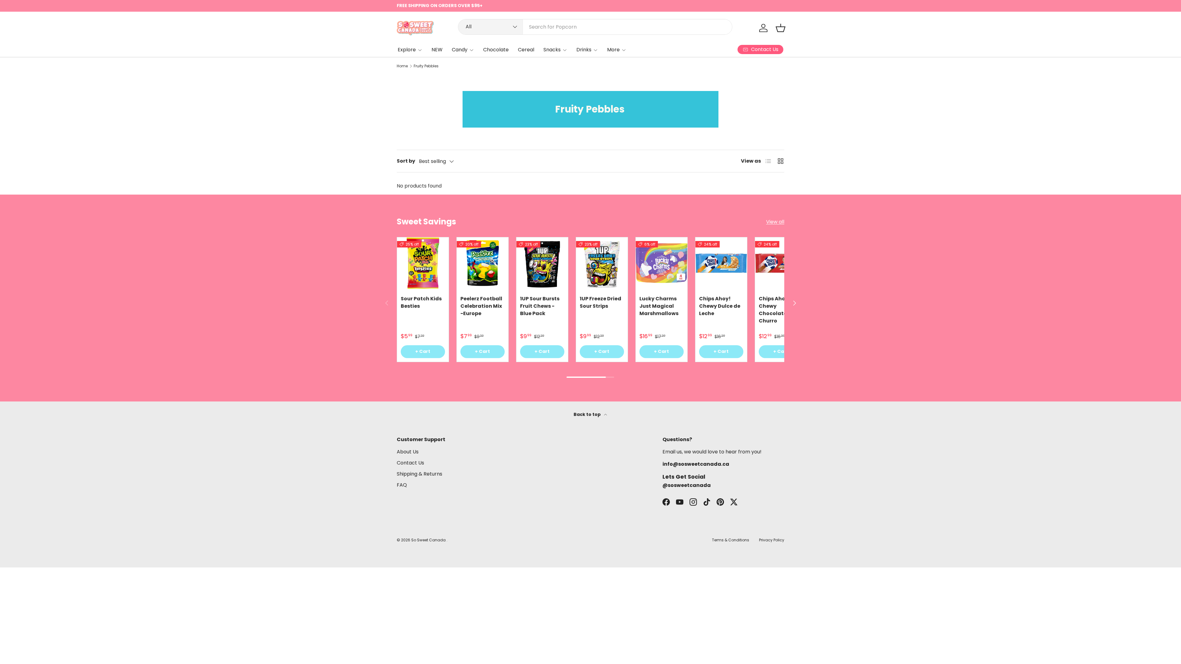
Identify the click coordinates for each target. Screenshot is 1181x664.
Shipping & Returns (419, 473)
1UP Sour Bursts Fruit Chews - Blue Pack (539, 306)
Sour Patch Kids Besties (421, 302)
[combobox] (595, 26)
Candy (459, 49)
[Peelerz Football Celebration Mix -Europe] (482, 263)
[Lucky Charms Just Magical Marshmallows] (661, 263)
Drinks (583, 49)
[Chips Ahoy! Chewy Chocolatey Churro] (781, 263)
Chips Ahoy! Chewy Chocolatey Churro (774, 309)
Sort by (406, 160)
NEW (437, 49)
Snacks (552, 49)
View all (775, 221)
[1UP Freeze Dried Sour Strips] (602, 263)
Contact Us (410, 462)
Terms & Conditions (730, 540)
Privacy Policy (771, 540)
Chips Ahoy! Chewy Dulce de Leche (719, 306)
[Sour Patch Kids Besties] (423, 263)
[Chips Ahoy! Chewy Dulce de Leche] (721, 263)
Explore (407, 49)
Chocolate (496, 49)
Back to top (588, 414)
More (613, 49)
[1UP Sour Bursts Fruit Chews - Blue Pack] (542, 263)
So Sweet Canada (429, 540)
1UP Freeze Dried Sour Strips (600, 302)
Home (402, 66)
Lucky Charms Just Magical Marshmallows (658, 306)
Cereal (526, 49)
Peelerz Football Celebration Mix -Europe (481, 306)
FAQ (402, 484)
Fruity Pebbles (426, 66)
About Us (408, 451)
